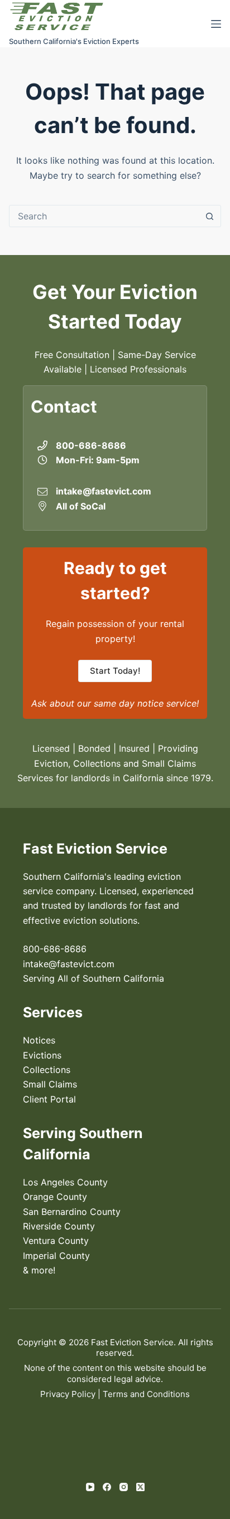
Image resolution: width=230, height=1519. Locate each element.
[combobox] (104, 216)
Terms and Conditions (146, 1394)
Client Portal (49, 1099)
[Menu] (216, 24)
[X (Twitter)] (140, 1487)
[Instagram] (123, 1487)
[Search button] (210, 216)
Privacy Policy (67, 1394)
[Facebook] (107, 1487)
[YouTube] (90, 1487)
